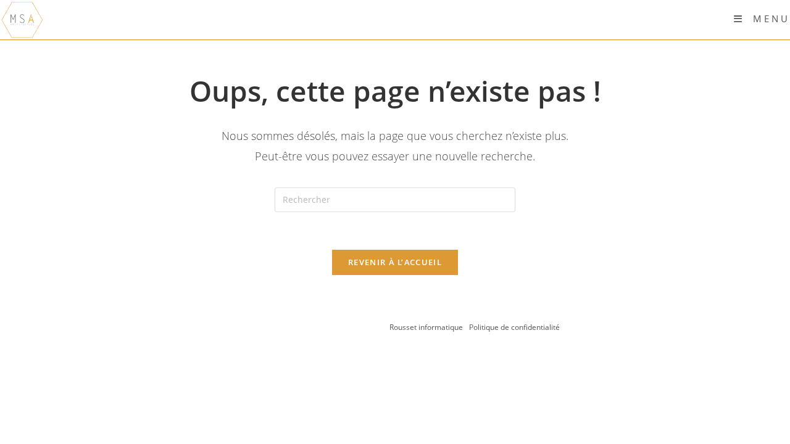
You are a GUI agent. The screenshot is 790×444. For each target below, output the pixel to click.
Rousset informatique (427, 327)
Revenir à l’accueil (395, 262)
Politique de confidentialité (514, 327)
